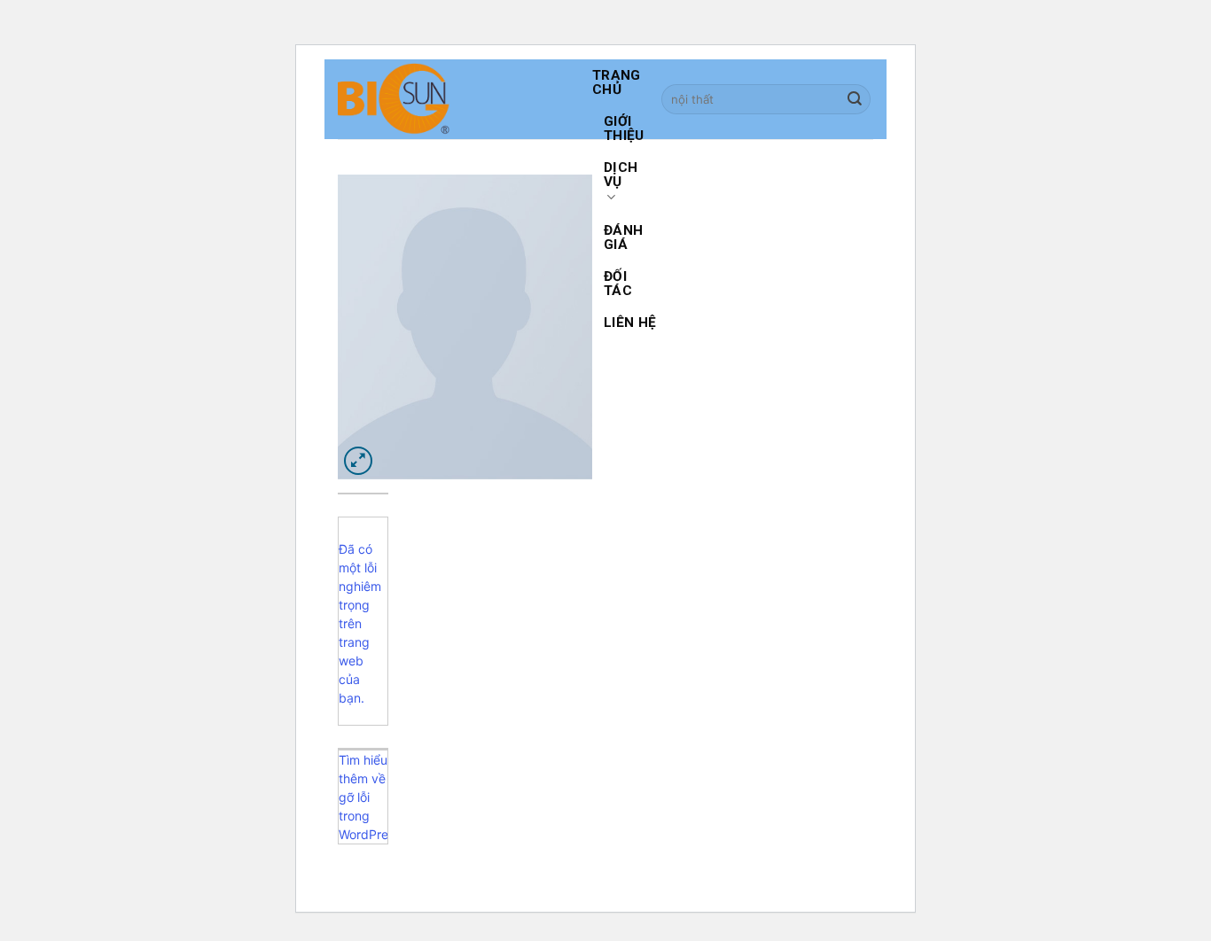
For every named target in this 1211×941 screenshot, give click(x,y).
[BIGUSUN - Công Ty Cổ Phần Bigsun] (452, 99)
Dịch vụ (620, 174)
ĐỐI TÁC (618, 283)
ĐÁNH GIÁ (623, 237)
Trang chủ (616, 82)
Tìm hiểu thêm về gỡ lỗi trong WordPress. (363, 797)
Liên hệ (630, 323)
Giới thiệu (624, 128)
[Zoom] (358, 461)
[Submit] (855, 99)
